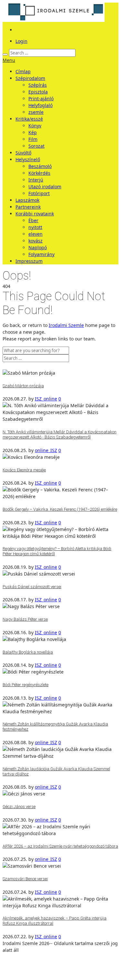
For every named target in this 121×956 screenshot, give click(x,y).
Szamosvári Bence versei (25, 878)
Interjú (35, 180)
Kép (32, 132)
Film (32, 139)
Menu (9, 60)
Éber (33, 220)
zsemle (36, 112)
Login (21, 41)
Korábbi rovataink (34, 214)
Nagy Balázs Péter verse (25, 619)
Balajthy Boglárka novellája (28, 652)
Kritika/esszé (29, 119)
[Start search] (5, 54)
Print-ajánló (41, 98)
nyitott (35, 227)
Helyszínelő (27, 159)
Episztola (38, 92)
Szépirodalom (30, 78)
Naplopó (37, 247)
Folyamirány (41, 254)
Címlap (23, 71)
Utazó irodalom (44, 186)
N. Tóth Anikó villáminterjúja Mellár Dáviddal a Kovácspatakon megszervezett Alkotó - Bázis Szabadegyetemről (59, 434)
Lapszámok (27, 200)
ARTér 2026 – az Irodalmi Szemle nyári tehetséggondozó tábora (60, 846)
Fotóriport (39, 193)
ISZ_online (46, 399)
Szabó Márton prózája (23, 385)
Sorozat (36, 146)
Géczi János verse (19, 806)
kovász (35, 241)
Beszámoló (40, 166)
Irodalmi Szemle (66, 325)
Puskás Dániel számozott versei (32, 586)
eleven (35, 234)
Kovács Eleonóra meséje (24, 470)
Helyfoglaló (40, 105)
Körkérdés (39, 173)
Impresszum (29, 261)
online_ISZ (46, 450)
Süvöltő (23, 153)
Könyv (34, 126)
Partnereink (28, 207)
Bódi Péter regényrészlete (25, 684)
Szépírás (37, 85)
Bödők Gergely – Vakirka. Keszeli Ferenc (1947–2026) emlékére (60, 509)
